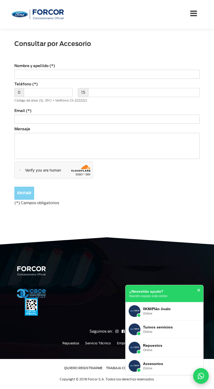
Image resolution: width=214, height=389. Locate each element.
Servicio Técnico (98, 343)
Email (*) (23, 111)
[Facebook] (123, 331)
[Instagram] (117, 331)
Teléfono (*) (26, 84)
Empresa (124, 343)
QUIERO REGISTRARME (83, 368)
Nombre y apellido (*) (34, 66)
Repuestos (70, 343)
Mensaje (22, 129)
